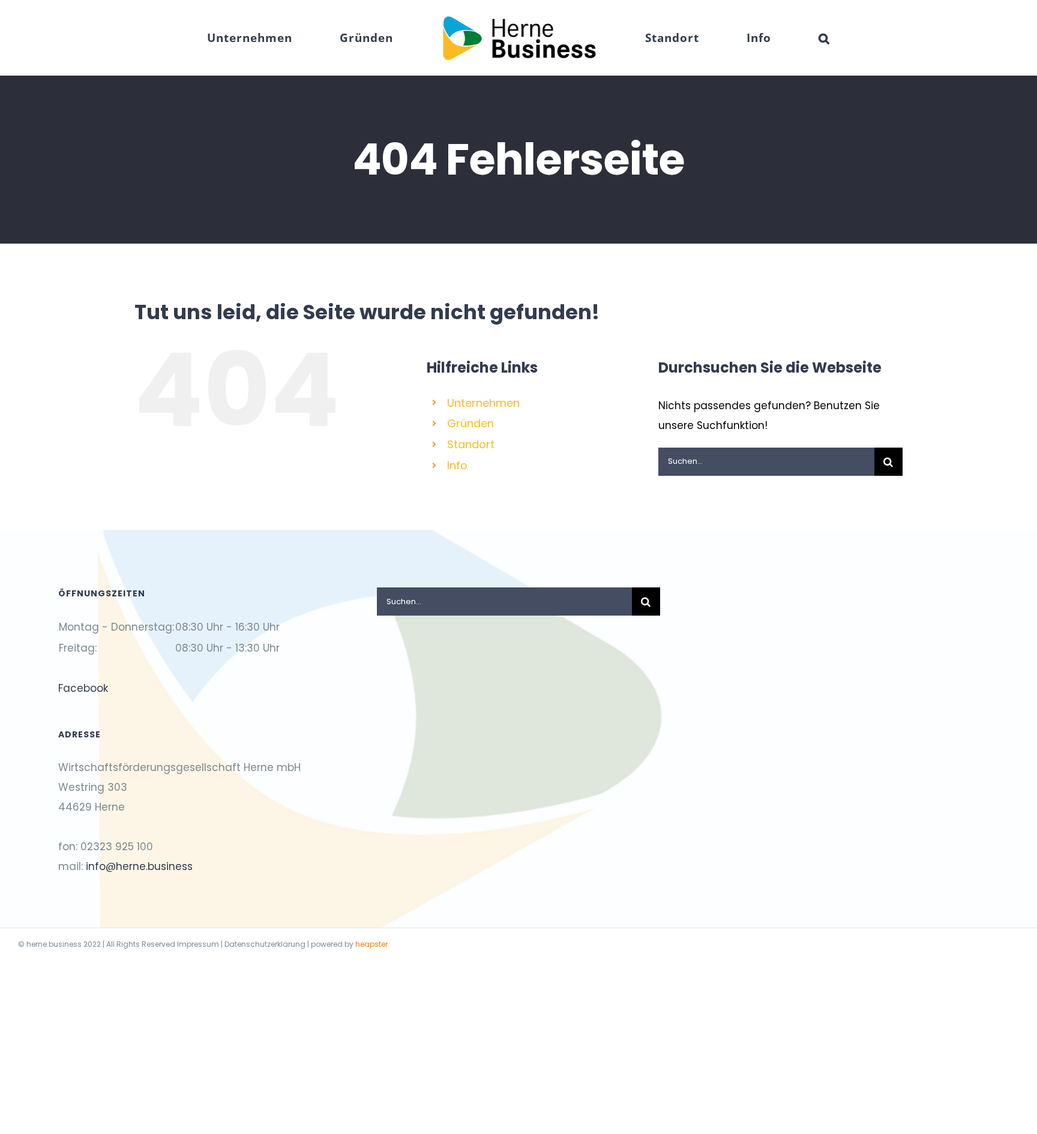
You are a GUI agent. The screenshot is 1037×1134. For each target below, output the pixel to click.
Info (457, 465)
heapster (371, 944)
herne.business (54, 944)
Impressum (198, 944)
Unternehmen (483, 402)
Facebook (83, 688)
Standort (470, 444)
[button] (750, 38)
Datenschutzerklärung (264, 944)
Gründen (470, 423)
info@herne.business (139, 866)
